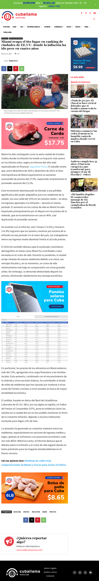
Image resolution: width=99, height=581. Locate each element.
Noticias (5, 38)
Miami (44, 512)
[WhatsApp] (21, 68)
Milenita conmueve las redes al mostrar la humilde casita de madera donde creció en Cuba (84, 136)
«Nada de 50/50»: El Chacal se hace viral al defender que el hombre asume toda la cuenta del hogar (83, 106)
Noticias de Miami (16, 38)
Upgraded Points (38, 166)
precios (53, 512)
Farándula (75, 96)
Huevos (26, 512)
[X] (90, 13)
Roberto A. (13, 61)
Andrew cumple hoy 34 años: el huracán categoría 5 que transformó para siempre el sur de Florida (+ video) (84, 168)
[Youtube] (94, 13)
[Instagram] (85, 13)
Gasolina (17, 512)
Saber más (54, 6)
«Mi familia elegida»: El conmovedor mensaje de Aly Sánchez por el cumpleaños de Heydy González (83, 201)
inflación (36, 512)
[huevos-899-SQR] (84, 70)
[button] (94, 18)
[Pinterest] (15, 68)
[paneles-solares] (34, 296)
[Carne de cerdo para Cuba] (34, 148)
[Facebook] (81, 13)
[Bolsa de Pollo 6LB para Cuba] (34, 503)
